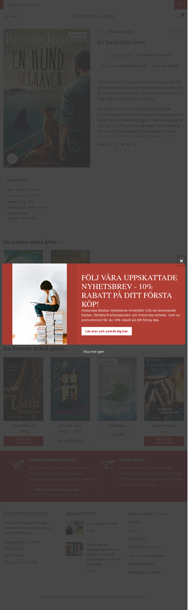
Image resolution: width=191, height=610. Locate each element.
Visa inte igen (93, 351)
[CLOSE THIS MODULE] (181, 261)
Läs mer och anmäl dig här (106, 331)
